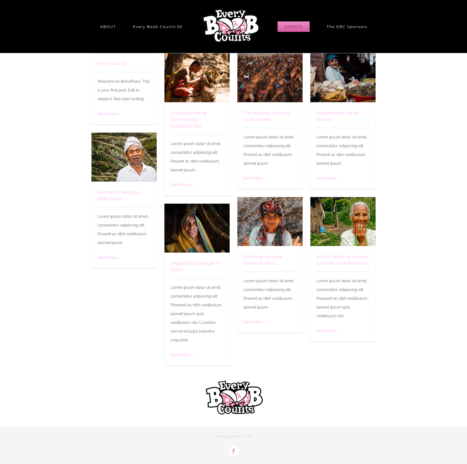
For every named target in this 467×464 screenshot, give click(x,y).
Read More (107, 113)
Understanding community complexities (189, 119)
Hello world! (112, 63)
